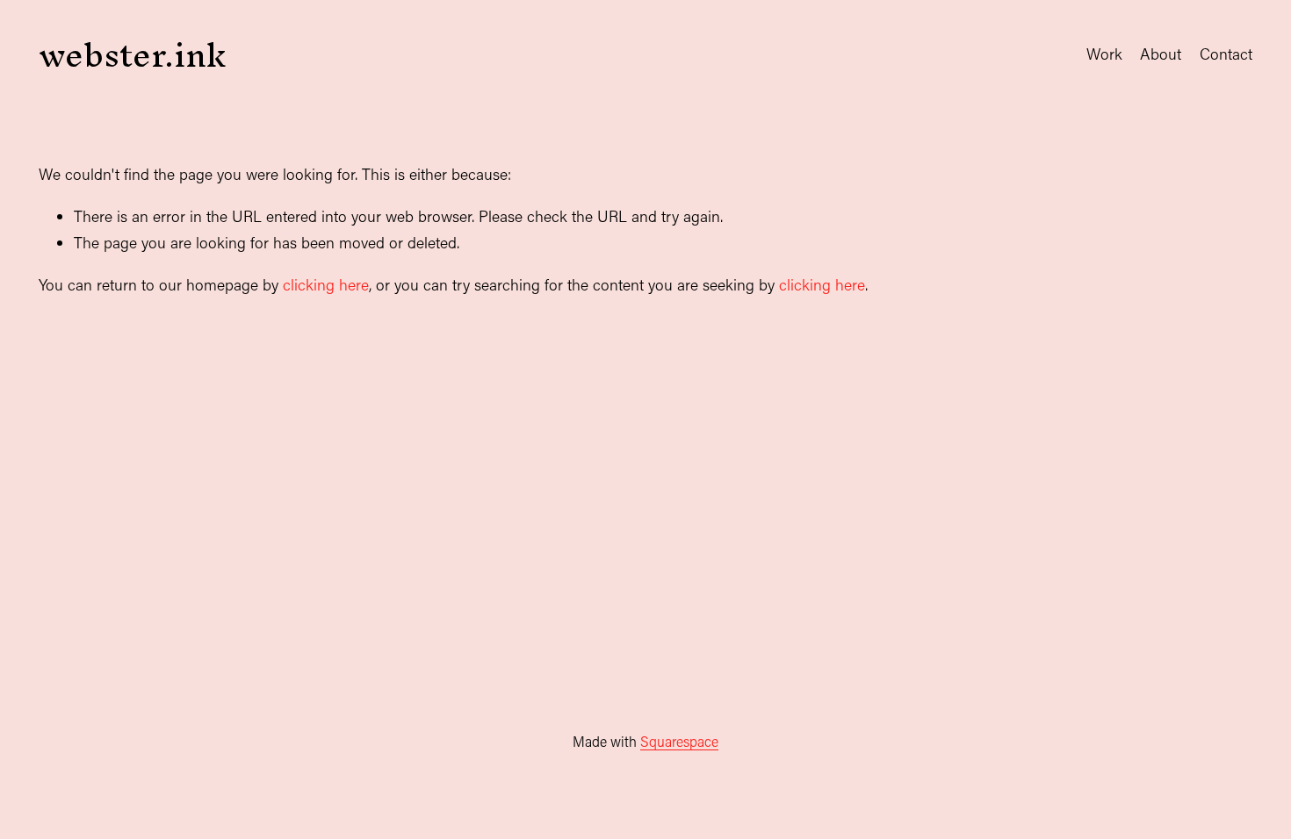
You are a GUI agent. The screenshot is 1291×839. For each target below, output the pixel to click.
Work (1104, 54)
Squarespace (679, 741)
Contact (1226, 54)
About (1160, 54)
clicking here (326, 285)
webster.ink (132, 54)
